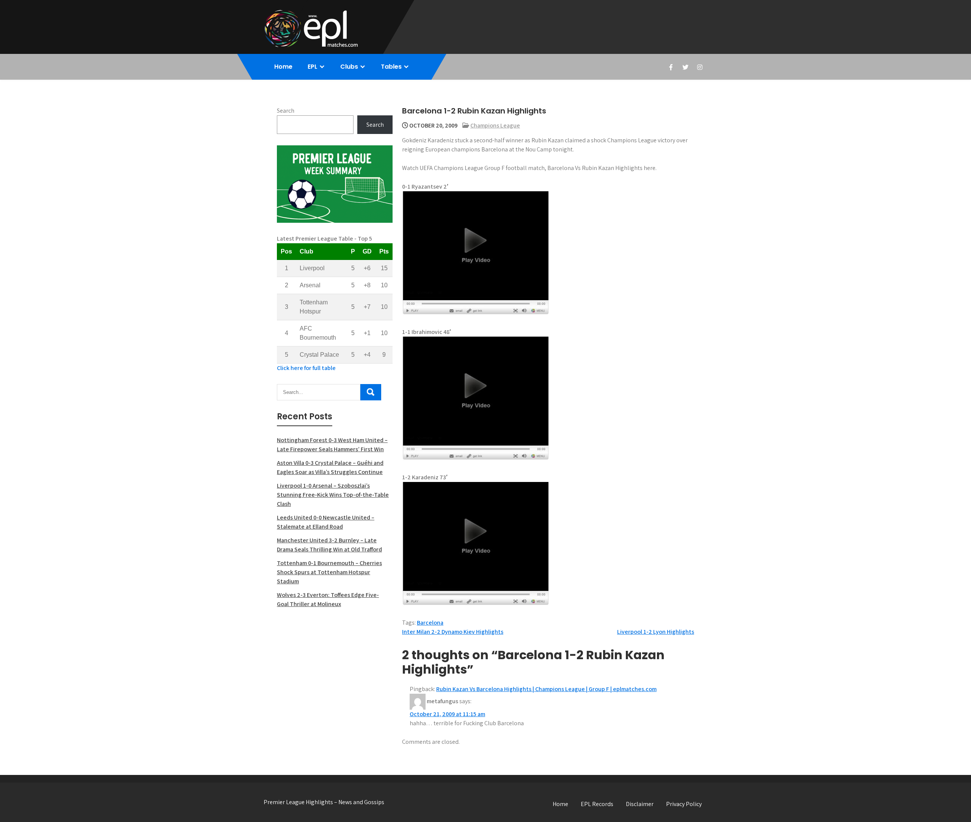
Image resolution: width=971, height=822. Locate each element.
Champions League (495, 125)
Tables (391, 66)
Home (283, 66)
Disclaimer (640, 804)
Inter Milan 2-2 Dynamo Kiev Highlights (452, 632)
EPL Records (597, 804)
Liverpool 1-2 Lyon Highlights (655, 632)
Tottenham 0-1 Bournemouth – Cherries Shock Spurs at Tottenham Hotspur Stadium (329, 572)
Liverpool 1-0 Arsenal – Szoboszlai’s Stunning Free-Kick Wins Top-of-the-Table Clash (333, 495)
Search (285, 111)
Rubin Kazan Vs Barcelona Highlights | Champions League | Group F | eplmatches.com (546, 689)
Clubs (349, 66)
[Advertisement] (335, 669)
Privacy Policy (684, 804)
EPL (312, 66)
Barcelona (430, 623)
